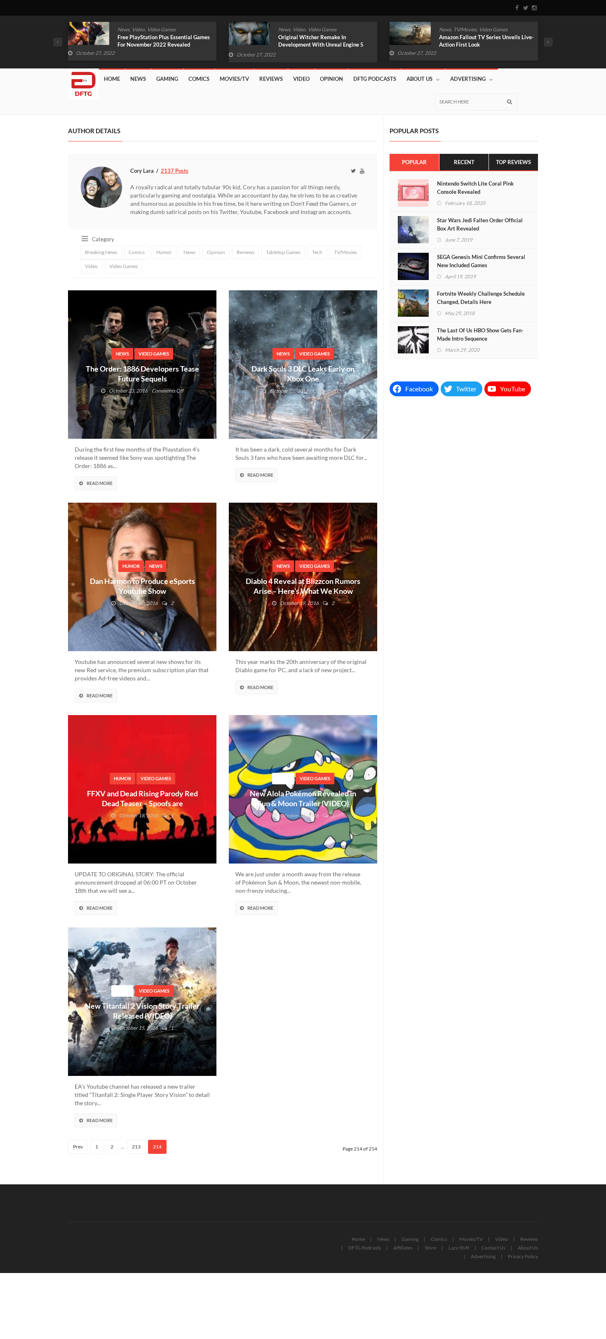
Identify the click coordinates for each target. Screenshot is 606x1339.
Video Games (161, 29)
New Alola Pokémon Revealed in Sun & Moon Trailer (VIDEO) (303, 798)
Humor (465, 29)
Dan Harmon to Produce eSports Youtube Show (142, 586)
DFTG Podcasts (374, 78)
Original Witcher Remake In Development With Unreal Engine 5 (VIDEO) (160, 44)
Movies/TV (234, 78)
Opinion (331, 78)
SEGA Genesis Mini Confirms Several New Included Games (481, 261)
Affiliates (402, 1248)
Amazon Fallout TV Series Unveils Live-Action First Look (325, 41)
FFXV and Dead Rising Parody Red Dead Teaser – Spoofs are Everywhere (142, 803)
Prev (78, 1147)
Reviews (271, 78)
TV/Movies (304, 29)
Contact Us (493, 1248)
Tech (317, 252)
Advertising (468, 78)
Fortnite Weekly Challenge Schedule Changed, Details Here (481, 297)
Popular (414, 162)
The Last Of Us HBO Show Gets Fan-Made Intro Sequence (480, 334)
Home (112, 78)
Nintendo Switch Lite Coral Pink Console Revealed (475, 187)
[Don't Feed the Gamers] (83, 80)
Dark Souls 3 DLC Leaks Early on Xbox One (303, 373)
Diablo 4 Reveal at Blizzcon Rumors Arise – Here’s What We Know (303, 586)
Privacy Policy (523, 1256)
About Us (419, 78)
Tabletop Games (283, 252)
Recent (464, 162)
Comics (447, 29)
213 (136, 1147)
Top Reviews (513, 162)
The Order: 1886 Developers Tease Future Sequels (142, 373)
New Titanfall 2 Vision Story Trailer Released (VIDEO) (142, 1010)
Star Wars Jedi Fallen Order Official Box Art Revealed (480, 224)
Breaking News (101, 252)
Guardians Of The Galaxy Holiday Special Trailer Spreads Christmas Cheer (479, 44)
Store (430, 1248)
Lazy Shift (459, 1248)
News (123, 29)
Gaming (167, 78)
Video (138, 29)
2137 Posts (174, 170)
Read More (100, 483)
